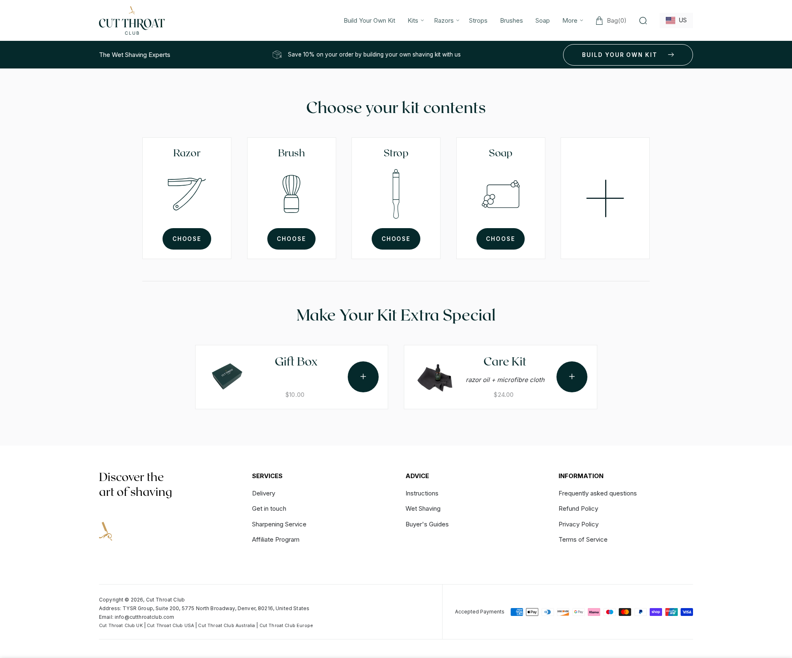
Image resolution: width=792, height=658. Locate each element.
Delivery (263, 493)
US (681, 20)
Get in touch (269, 508)
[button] (414, 20)
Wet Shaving (423, 508)
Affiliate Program (275, 539)
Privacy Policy (579, 524)
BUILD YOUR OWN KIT (620, 55)
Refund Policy (578, 508)
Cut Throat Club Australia (226, 625)
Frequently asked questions (598, 493)
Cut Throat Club (165, 600)
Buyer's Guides (427, 524)
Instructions (421, 493)
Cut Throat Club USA (170, 625)
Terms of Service (583, 539)
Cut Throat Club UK (121, 625)
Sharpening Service (279, 524)
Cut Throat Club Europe (286, 625)
